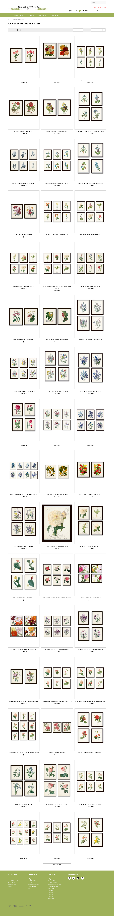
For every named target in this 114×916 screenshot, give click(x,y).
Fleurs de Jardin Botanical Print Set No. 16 (57, 391)
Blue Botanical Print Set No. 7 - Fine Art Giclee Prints (90, 131)
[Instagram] (77, 878)
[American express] (15, 906)
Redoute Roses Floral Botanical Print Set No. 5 (57, 856)
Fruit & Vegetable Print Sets (54, 884)
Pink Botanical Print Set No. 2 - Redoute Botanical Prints (57, 701)
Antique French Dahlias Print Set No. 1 (57, 80)
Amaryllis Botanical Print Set (24, 80)
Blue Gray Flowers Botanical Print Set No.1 (23, 183)
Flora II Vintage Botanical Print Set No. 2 (57, 494)
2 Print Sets (50, 890)
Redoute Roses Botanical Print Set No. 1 (57, 804)
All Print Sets (51, 888)
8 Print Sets (50, 896)
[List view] (20, 30)
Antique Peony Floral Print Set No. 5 (23, 131)
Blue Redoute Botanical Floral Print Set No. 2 (57, 183)
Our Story (10, 877)
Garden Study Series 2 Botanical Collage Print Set (23, 649)
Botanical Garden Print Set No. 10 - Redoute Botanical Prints (57, 287)
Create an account (101, 10)
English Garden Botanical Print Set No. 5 (90, 286)
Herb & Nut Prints (32, 886)
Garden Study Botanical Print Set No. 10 (90, 598)
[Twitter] (73, 878)
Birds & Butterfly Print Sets (54, 877)
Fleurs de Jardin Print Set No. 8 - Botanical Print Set (23, 494)
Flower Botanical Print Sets (19, 19)
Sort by (88, 29)
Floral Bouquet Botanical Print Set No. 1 (90, 494)
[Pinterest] (82, 878)
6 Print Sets (50, 894)
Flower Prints (31, 882)
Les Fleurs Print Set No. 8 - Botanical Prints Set (90, 649)
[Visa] (9, 906)
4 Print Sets (50, 892)
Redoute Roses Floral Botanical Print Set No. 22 (23, 856)
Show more (57, 864)
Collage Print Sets (52, 879)
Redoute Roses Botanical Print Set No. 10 (90, 804)
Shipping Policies (12, 882)
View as (12, 29)
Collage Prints (31, 879)
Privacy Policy (11, 879)
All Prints (30, 888)
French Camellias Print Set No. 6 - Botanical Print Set (57, 598)
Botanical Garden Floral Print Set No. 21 (23, 286)
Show (70, 29)
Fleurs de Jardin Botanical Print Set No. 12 (90, 339)
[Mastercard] (22, 906)
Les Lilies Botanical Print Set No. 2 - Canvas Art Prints (23, 701)
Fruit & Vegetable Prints (33, 884)
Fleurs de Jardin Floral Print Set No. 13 (90, 391)
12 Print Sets (51, 898)
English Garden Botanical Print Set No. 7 (57, 339)
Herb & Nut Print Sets (53, 886)
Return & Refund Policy (13, 880)
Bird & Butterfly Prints (33, 877)
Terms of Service (12, 884)
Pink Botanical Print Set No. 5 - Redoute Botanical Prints (24, 752)
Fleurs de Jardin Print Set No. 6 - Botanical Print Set (90, 443)
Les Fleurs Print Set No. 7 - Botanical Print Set (57, 649)
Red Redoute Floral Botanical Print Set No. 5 (90, 752)
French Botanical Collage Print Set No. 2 (23, 546)
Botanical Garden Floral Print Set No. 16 (57, 234)
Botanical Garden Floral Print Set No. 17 (90, 234)
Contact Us (10, 886)
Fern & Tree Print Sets (53, 882)
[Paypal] (28, 906)
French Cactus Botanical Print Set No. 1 (23, 598)
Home (9, 19)
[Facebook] (69, 878)
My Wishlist (87, 10)
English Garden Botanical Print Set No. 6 (23, 339)
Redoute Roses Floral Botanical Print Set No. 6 (90, 856)
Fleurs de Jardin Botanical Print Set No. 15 (23, 391)
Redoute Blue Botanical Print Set (24, 804)
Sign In (94, 10)
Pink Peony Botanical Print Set (57, 752)
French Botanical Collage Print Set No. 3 (90, 546)
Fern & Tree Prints (32, 880)
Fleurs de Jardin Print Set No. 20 (23, 443)
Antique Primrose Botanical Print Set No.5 (57, 131)
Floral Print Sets (51, 880)
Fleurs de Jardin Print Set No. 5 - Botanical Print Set (57, 443)
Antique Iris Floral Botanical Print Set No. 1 (90, 80)
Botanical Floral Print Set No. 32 (23, 234)
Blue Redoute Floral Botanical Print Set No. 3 (90, 183)
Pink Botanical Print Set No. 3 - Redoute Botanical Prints (90, 701)
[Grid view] (17, 30)
